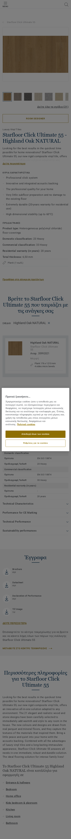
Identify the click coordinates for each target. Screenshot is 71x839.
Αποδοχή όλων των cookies (35, 434)
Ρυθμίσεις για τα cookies (35, 443)
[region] (35, 419)
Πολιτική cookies (26, 424)
